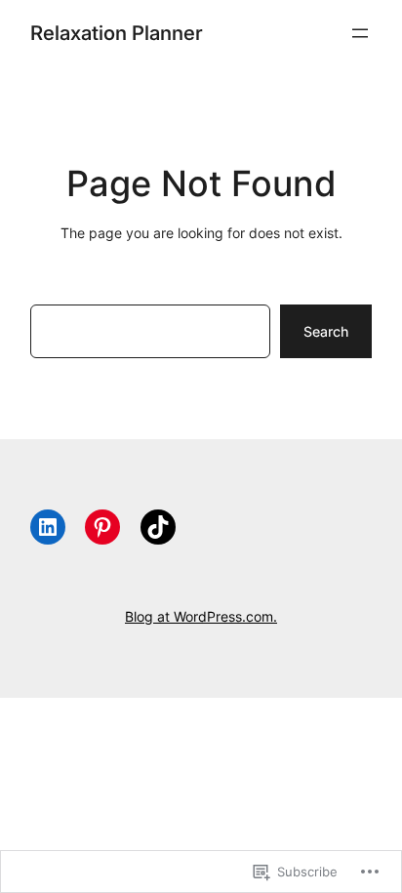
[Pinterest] (102, 527)
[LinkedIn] (47, 527)
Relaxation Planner (116, 32)
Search (325, 331)
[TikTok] (158, 527)
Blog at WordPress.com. (201, 616)
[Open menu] (360, 33)
